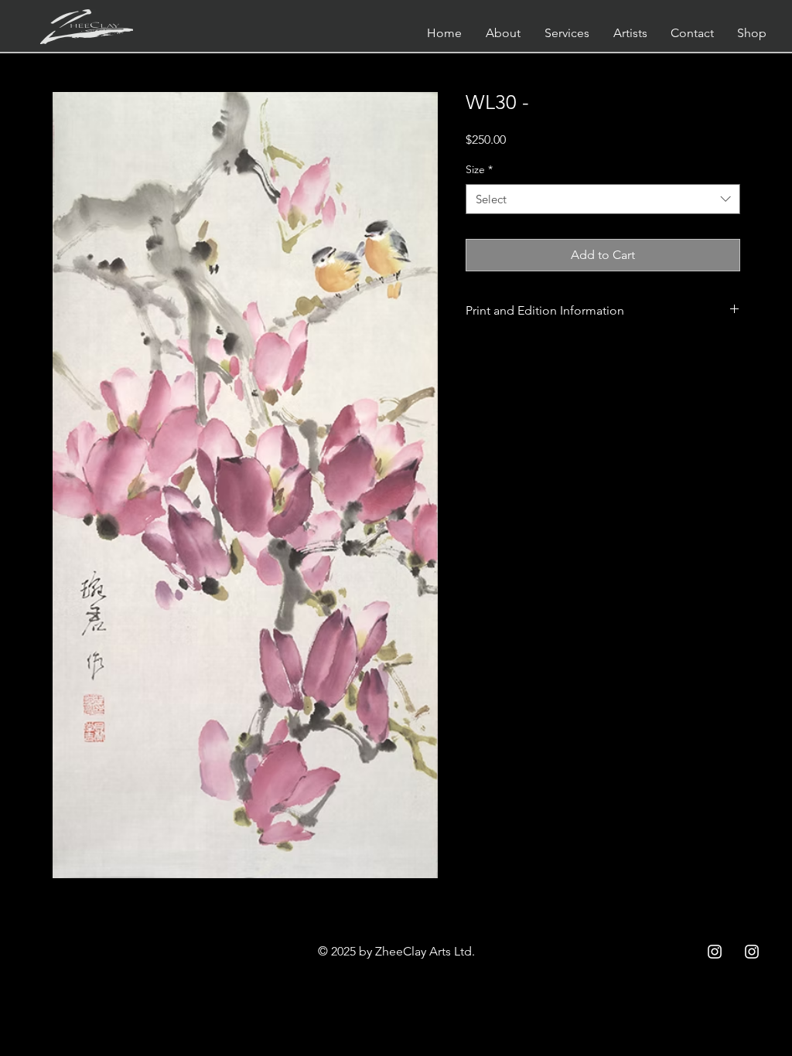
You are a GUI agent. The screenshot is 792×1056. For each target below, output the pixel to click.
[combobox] (603, 199)
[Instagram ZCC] (714, 951)
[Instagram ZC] (751, 951)
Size (479, 169)
